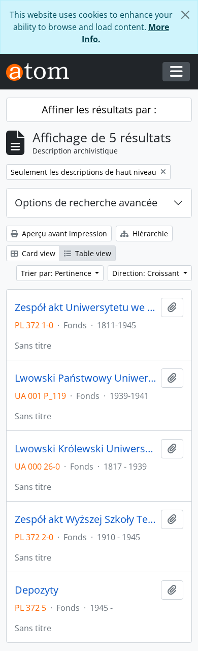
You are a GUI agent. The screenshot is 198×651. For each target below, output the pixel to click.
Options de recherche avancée (86, 202)
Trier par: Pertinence (57, 273)
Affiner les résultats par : (99, 109)
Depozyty (36, 590)
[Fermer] (185, 15)
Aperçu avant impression (63, 233)
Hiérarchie (149, 233)
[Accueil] (41, 72)
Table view (92, 253)
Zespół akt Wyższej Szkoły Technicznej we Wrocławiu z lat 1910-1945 (86, 519)
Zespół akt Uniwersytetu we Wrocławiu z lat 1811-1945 (86, 307)
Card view (37, 253)
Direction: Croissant (146, 273)
